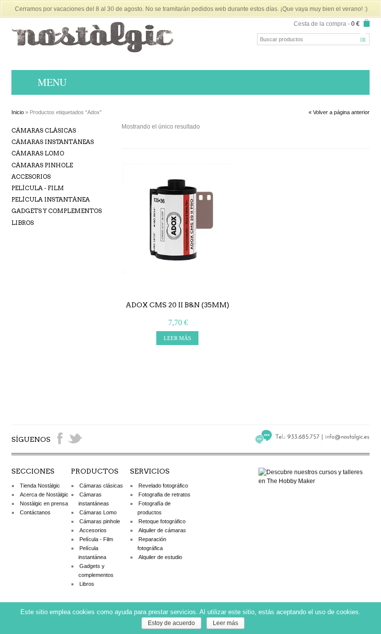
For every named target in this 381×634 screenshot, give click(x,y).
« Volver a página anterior (339, 112)
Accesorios (31, 176)
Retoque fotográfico (162, 521)
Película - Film (37, 188)
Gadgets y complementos (56, 210)
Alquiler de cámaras (162, 530)
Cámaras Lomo (37, 153)
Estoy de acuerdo (171, 623)
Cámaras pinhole (42, 165)
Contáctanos (35, 512)
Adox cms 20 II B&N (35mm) (177, 305)
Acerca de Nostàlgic (44, 494)
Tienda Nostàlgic (40, 486)
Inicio (17, 112)
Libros (22, 222)
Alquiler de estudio (160, 557)
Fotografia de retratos (164, 494)
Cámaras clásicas (43, 130)
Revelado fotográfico (163, 486)
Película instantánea (50, 199)
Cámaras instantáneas (52, 141)
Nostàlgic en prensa (44, 503)
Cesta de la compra (320, 23)
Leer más (225, 623)
